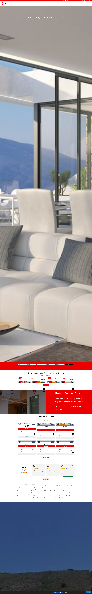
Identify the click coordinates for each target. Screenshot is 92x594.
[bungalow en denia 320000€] (31, 378)
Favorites (71, 0)
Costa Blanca (62, 3)
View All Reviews (46, 479)
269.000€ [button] (65, 430)
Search (69, 364)
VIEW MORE (46, 384)
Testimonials (70, 3)
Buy (51, 3)
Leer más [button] (34, 474)
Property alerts (76, 0)
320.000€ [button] (26, 428)
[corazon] (19, 379)
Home (47, 3)
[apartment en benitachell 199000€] (60, 378)
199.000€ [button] (46, 430)
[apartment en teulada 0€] (24, 382)
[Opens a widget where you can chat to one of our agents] (88, 592)
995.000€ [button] (46, 446)
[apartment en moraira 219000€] (65, 441)
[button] (31, 470)
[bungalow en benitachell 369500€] (27, 441)
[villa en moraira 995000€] (46, 441)
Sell (56, 3)
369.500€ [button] (26, 446)
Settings (66, 592)
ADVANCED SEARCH (46, 367)
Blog (89, 3)
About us (77, 3)
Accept (55, 592)
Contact (83, 3)
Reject (61, 592)
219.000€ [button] (65, 446)
